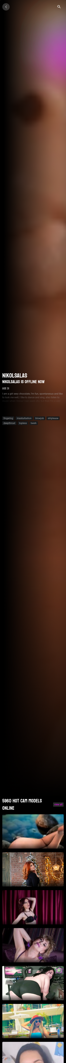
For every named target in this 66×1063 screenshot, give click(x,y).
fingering (8, 418)
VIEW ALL (58, 804)
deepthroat (9, 423)
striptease (53, 418)
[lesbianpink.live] (6, 6)
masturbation (24, 418)
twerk (34, 423)
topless (23, 423)
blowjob (39, 418)
